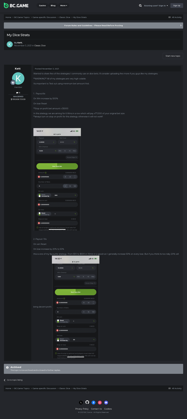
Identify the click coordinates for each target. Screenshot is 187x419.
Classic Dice (40, 45)
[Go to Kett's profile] (10, 44)
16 (19, 93)
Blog (53, 5)
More (62, 5)
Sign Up (176, 5)
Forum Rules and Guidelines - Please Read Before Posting (93, 25)
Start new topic (173, 56)
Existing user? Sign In (155, 6)
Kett (19, 42)
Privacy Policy (82, 409)
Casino (42, 5)
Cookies (108, 409)
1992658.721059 (18, 99)
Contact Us (96, 409)
